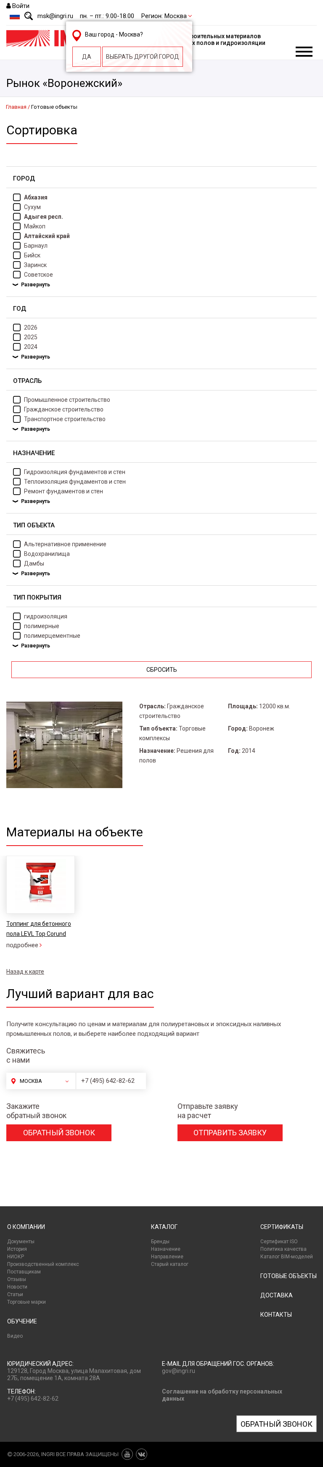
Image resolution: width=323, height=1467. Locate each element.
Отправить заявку (230, 1132)
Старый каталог (169, 1264)
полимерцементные (52, 635)
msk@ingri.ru (55, 16)
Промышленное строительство (67, 399)
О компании (26, 1226)
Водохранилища (47, 553)
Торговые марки (26, 1302)
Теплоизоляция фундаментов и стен (75, 481)
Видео (15, 1336)
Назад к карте (25, 971)
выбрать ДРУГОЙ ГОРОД (142, 56)
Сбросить (161, 669)
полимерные (41, 626)
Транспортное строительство (65, 419)
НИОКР (15, 1257)
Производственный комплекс (43, 1264)
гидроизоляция (45, 616)
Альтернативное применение (65, 544)
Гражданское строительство (63, 409)
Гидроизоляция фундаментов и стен (74, 472)
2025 (30, 337)
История (17, 1249)
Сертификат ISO (279, 1241)
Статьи (15, 1294)
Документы (20, 1241)
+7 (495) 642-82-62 (108, 1081)
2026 (30, 327)
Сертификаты (281, 1226)
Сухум (32, 207)
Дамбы (34, 563)
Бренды (160, 1241)
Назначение (165, 1249)
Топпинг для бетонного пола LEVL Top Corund (38, 928)
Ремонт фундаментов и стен (63, 491)
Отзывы (16, 1279)
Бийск (32, 255)
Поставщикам (24, 1272)
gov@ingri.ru (178, 1370)
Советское (38, 274)
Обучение (22, 1321)
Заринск (35, 265)
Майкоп (34, 226)
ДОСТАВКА (276, 1295)
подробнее (22, 945)
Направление (167, 1257)
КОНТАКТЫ (276, 1314)
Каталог (164, 1226)
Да (86, 56)
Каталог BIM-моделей (286, 1257)
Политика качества (283, 1249)
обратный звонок (59, 1132)
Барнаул (36, 245)
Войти (20, 6)
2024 (30, 346)
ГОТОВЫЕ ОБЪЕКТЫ (288, 1276)
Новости (17, 1287)
